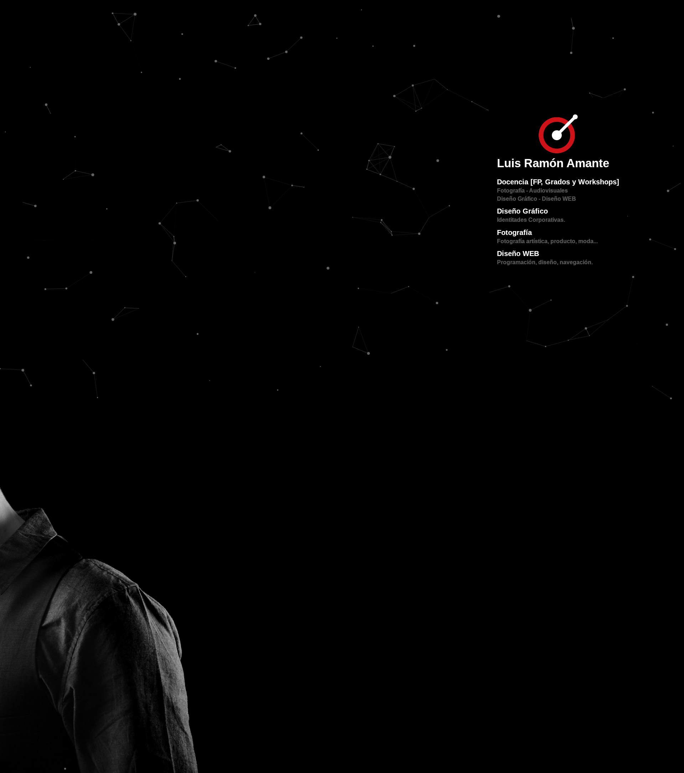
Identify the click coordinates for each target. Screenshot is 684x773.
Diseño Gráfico (522, 211)
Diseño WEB (518, 253)
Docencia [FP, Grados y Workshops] (558, 182)
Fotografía (514, 232)
